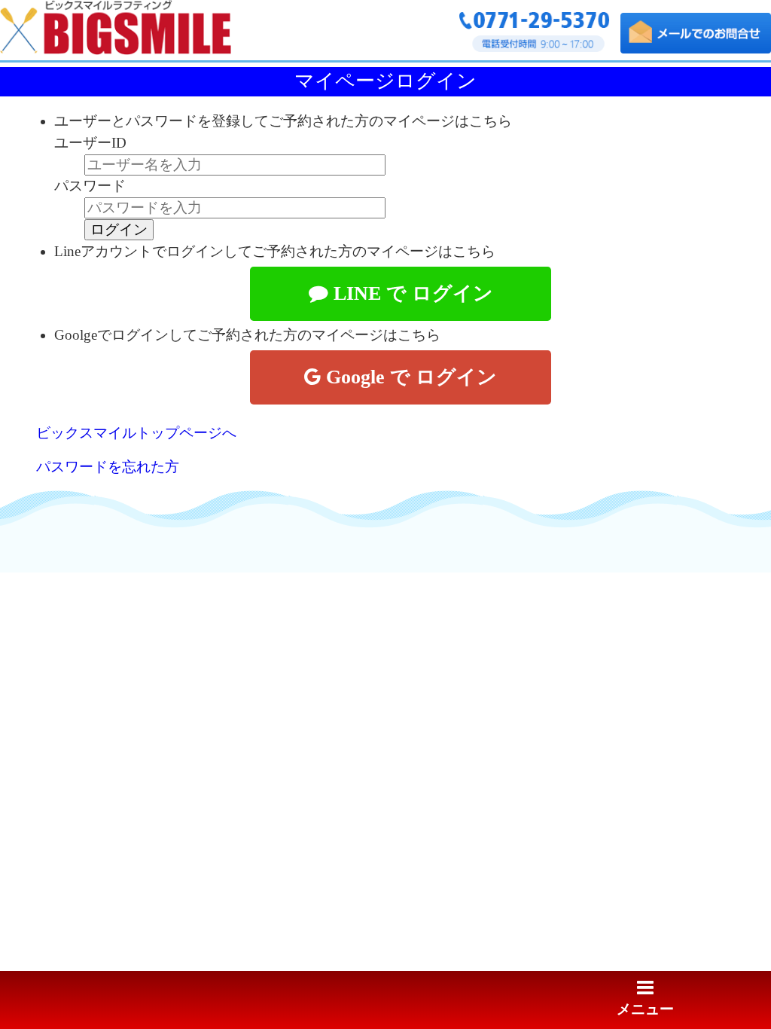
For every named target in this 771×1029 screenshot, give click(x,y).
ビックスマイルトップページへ (136, 433)
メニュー (645, 1009)
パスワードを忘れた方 (107, 467)
